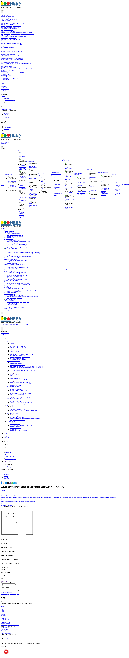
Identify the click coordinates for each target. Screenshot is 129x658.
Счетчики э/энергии (15, 424)
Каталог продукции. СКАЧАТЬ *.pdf (10, 625)
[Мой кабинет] (1, 315)
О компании (4, 611)
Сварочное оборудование (16, 389)
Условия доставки (5, 622)
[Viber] (10, 483)
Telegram (6, 114)
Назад (9, 338)
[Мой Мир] (6, 483)
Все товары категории (6, 592)
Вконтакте (6, 113)
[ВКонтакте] (1, 483)
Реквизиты (3, 618)
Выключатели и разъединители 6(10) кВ (20, 382)
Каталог (9, 339)
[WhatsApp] (12, 483)
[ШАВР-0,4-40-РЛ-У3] (17, 535)
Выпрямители (13, 408)
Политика (3, 617)
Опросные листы (5, 619)
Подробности (4, 581)
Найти (2, 646)
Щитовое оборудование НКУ (17, 374)
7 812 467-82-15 (5, 87)
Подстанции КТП (14, 351)
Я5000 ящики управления (7, 505)
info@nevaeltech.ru (6, 109)
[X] (8, 483)
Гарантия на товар (5, 623)
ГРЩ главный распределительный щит (11, 501)
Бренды (2, 610)
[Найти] (2, 12)
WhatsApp (3, 90)
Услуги (2, 609)
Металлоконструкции (15, 416)
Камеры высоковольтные (16, 363)
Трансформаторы (14, 343)
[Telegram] (16, 483)
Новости (3, 614)
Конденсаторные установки (17, 401)
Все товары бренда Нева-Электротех (10, 594)
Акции (2, 607)
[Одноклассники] (3, 483)
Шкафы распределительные (28, 501)
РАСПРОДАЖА (111, 497)
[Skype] (14, 483)
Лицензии (3, 615)
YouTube (6, 115)
